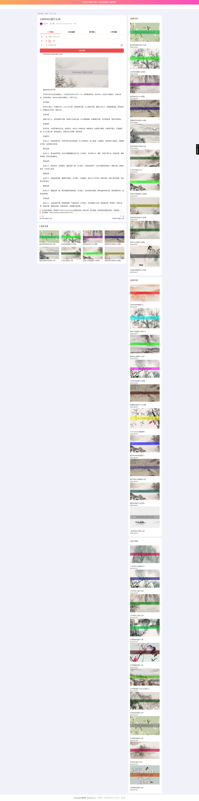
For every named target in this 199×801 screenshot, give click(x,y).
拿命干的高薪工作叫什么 (138, 331)
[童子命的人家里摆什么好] (145, 468)
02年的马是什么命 (136, 762)
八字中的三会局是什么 (137, 566)
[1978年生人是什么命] (145, 604)
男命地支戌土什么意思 (137, 96)
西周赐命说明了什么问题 (138, 405)
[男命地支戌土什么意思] (145, 85)
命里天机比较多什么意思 (138, 217)
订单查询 (197, 150)
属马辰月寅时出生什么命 (138, 45)
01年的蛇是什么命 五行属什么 (140, 689)
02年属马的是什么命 (136, 738)
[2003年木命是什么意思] (145, 370)
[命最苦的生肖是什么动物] (145, 109)
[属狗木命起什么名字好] (145, 492)
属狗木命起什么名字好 (137, 503)
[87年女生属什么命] (145, 159)
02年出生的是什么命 (136, 713)
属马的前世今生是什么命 (138, 146)
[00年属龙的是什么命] (145, 628)
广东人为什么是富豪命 (137, 432)
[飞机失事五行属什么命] (145, 518)
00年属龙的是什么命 (136, 639)
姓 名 (44, 37)
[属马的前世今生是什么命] (145, 134)
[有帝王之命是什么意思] (145, 231)
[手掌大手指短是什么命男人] (145, 182)
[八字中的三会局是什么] (145, 555)
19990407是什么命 (118, 218)
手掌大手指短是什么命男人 (138, 194)
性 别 (44, 41)
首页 (46, 13)
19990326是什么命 (45, 218)
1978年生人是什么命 (137, 615)
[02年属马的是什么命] (145, 726)
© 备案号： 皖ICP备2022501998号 (108, 798)
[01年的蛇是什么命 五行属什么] (145, 677)
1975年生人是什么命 (137, 591)
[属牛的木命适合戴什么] (145, 444)
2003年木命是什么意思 (137, 381)
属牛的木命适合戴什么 (137, 455)
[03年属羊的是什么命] (145, 775)
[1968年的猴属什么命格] (145, 59)
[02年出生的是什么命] (145, 701)
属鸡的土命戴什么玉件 (137, 356)
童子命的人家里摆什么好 (138, 479)
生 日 (44, 45)
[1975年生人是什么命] (145, 579)
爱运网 (123, 798)
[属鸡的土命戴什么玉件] (145, 345)
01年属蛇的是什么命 (136, 665)
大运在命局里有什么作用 (138, 270)
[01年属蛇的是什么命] (145, 653)
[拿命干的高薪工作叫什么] (145, 319)
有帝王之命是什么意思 (137, 242)
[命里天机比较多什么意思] (145, 206)
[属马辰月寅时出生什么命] (145, 33)
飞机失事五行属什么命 (137, 531)
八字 (50, 13)
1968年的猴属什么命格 (137, 72)
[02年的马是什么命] (145, 751)
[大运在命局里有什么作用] (145, 257)
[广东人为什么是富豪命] (145, 419)
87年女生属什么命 (136, 170)
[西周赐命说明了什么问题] (145, 393)
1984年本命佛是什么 (137, 305)
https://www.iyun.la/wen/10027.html (61, 212)
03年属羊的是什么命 (136, 787)
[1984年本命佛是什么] (145, 293)
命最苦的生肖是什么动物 (138, 120)
